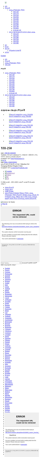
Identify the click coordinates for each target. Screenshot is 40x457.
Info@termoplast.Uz (17, 158)
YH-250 (16, 17)
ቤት (6, 6)
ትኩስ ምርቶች (9, 187)
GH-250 (16, 36)
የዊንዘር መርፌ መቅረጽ (29, 195)
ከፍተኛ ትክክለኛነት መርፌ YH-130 (20, 143)
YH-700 (16, 26)
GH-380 (16, 43)
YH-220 (16, 15)
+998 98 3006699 (10, 153)
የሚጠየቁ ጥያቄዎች (15, 50)
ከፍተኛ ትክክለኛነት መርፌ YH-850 (20, 116)
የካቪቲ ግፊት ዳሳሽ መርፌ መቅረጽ (26, 196)
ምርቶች (7, 8)
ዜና (6, 45)
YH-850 (16, 28)
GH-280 (16, 37)
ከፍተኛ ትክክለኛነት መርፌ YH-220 (20, 132)
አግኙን (7, 52)
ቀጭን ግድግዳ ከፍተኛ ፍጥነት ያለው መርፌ (22, 32)
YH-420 (16, 23)
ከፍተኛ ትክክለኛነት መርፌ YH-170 (20, 138)
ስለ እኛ (7, 48)
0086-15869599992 (10, 162)
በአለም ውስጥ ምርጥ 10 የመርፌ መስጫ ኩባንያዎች (20, 198)
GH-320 (16, 39)
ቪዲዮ (7, 47)
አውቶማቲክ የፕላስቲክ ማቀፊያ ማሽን (17, 193)
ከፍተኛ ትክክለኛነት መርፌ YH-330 (20, 127)
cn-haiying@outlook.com (19, 168)
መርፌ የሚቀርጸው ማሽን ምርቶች (19, 194)
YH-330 (16, 21)
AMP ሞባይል (9, 191)
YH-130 (16, 12)
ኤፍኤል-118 (17, 30)
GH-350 (16, 41)
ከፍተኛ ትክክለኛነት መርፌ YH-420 (20, 122)
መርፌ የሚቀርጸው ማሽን (17, 10)
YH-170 (16, 13)
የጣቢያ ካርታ (9, 189)
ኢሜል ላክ (4, 204)
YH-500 (16, 24)
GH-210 (16, 34)
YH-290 (16, 19)
